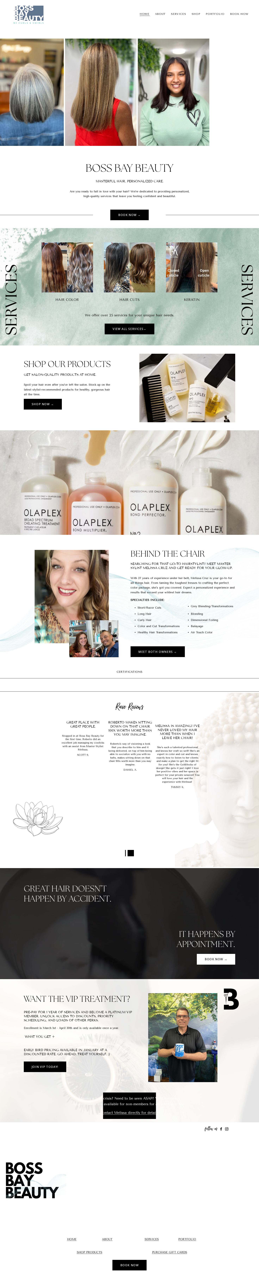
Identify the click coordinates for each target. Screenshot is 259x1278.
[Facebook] (221, 1129)
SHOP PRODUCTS (89, 1252)
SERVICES (152, 1239)
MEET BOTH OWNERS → (157, 652)
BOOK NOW (239, 14)
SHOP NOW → (43, 404)
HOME (71, 1239)
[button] (131, 853)
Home (145, 14)
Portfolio (215, 14)
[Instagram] (227, 1129)
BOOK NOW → (129, 215)
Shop (196, 14)
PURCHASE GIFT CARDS (169, 1252)
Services (178, 14)
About (160, 14)
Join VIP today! (45, 1067)
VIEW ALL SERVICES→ (129, 329)
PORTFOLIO (187, 1239)
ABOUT (107, 1239)
